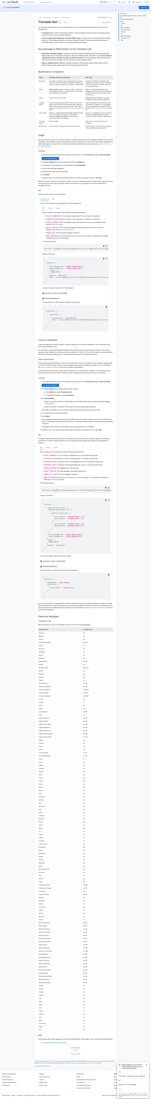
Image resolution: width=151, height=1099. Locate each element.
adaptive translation (57, 224)
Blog (115, 1077)
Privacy (13, 1095)
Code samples (80, 1082)
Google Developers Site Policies (63, 1063)
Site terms (20, 1095)
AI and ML (56, 17)
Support (41, 1079)
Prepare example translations (50, 367)
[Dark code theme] (103, 246)
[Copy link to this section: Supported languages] (60, 617)
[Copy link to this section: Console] (46, 151)
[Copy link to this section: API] (42, 191)
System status (43, 1085)
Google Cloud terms (29, 1095)
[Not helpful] (111, 17)
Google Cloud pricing (7, 1079)
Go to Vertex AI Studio (50, 158)
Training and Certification (83, 1088)
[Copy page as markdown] (65, 22)
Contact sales (6, 1085)
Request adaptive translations (96, 607)
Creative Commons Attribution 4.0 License (82, 1061)
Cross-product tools (46, 2)
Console (123, 2)
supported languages (75, 108)
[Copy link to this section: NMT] (44, 1036)
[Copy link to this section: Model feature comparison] (65, 72)
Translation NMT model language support (54, 1042)
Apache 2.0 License (39, 1063)
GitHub (78, 1077)
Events (116, 1079)
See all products (6, 1077)
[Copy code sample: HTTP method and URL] (106, 246)
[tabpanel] (75, 267)
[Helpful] (109, 17)
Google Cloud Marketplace (9, 1082)
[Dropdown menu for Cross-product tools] (54, 2)
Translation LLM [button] (44, 199)
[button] (50, 208)
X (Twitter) (117, 1082)
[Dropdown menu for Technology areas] (36, 2)
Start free (144, 7)
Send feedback (106, 22)
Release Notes (43, 1082)
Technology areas (28, 2)
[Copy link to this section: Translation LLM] (52, 621)
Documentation (47, 17)
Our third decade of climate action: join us (48, 1095)
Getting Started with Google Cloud (86, 1079)
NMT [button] (53, 199)
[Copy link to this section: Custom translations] (59, 340)
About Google (6, 1095)
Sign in (147, 2)
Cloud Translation (12, 7)
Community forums (44, 1077)
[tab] (44, 199)
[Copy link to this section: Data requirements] (55, 359)
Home (39, 17)
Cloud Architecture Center (84, 1085)
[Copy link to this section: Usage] (46, 135)
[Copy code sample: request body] (106, 258)
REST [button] (43, 208)
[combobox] (108, 2)
